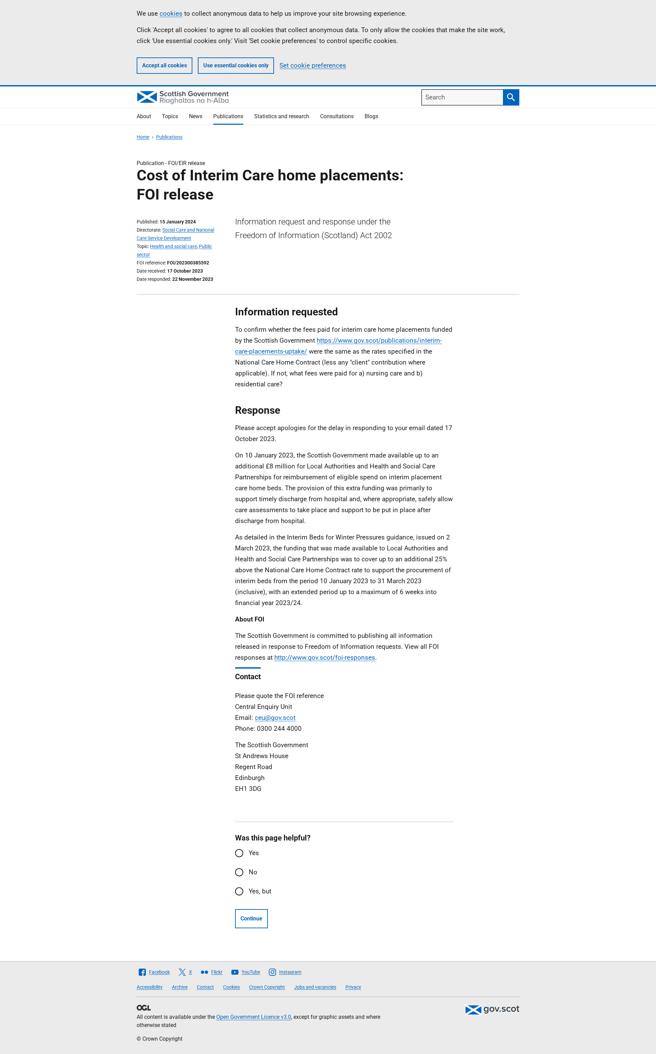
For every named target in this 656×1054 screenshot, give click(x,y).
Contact (205, 987)
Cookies (231, 987)
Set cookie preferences (312, 65)
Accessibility (150, 987)
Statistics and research (281, 116)
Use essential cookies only (236, 65)
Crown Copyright (267, 987)
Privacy (353, 987)
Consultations (337, 116)
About (144, 116)
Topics (170, 116)
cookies (171, 13)
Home (143, 137)
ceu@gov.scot (275, 718)
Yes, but (260, 891)
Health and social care (173, 246)
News (195, 116)
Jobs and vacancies (315, 987)
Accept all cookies (164, 65)
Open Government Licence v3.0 (253, 1017)
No (253, 872)
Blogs (371, 116)
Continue (251, 918)
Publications (228, 116)
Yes (254, 853)
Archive (180, 987)
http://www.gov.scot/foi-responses (324, 657)
